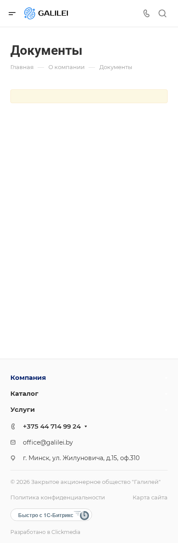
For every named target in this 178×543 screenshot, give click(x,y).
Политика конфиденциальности (57, 497)
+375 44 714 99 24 (52, 426)
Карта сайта (150, 497)
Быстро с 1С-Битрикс (45, 515)
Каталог (24, 393)
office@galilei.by (48, 442)
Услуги (22, 409)
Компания (28, 377)
